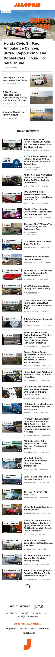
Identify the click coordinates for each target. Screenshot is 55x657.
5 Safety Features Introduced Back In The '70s (38, 320)
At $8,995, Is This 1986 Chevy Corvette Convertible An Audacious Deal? (38, 273)
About (14, 606)
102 (20, 549)
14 (20, 579)
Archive (25, 606)
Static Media (20, 613)
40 (20, 380)
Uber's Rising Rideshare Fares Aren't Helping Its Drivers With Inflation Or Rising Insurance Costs (38, 391)
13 (20, 310)
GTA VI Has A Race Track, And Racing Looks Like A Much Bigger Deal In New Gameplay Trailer (38, 304)
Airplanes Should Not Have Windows (13, 113)
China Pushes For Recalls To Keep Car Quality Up (37, 478)
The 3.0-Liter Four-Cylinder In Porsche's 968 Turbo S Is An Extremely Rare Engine (38, 573)
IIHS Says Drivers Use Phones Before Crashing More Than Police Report (38, 406)
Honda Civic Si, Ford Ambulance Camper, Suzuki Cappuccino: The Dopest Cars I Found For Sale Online (25, 53)
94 (20, 363)
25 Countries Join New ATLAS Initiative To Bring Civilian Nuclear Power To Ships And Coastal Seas (38, 160)
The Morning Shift (11, 241)
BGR (33, 628)
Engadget (11, 628)
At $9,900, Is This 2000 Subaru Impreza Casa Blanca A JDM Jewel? (38, 543)
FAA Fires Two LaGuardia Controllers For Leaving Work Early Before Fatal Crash (38, 211)
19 (20, 451)
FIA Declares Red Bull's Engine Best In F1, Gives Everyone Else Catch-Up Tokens (35, 445)
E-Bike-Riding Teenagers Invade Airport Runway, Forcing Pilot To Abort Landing (14, 96)
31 (20, 412)
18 (20, 467)
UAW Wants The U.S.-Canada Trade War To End (37, 242)
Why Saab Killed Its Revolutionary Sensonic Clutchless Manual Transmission (35, 462)
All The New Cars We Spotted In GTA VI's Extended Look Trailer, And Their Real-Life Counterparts (38, 179)
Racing (8, 442)
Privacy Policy (39, 607)
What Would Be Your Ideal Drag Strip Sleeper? (36, 258)
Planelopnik (39, 110)
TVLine (23, 628)
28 (20, 233)
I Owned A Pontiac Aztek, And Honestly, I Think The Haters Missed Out (38, 374)
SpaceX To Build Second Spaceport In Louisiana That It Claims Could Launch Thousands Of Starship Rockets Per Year (38, 357)
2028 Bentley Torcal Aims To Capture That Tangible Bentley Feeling (37, 558)
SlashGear (29, 633)
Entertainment (12, 302)
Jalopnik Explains (13, 141)
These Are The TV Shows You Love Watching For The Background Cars (38, 226)
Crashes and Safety (11, 318)
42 (20, 294)
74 (20, 514)
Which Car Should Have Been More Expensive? (38, 508)
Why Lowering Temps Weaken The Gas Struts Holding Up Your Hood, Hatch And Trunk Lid (38, 196)
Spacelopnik (10, 355)
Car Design (10, 459)
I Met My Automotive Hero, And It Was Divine (14, 78)
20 (20, 217)
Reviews (37, 76)
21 (20, 396)
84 (20, 264)
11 (20, 499)
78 (20, 484)
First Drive (10, 556)
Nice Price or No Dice (12, 271)
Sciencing (43, 628)
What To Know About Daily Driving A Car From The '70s (37, 287)
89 (20, 279)
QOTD (8, 225)
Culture (7, 11)
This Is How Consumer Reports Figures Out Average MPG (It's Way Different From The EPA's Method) (38, 143)
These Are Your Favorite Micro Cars (35, 493)
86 (20, 531)
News (36, 93)
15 (20, 166)
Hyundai (9, 423)
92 (20, 248)
